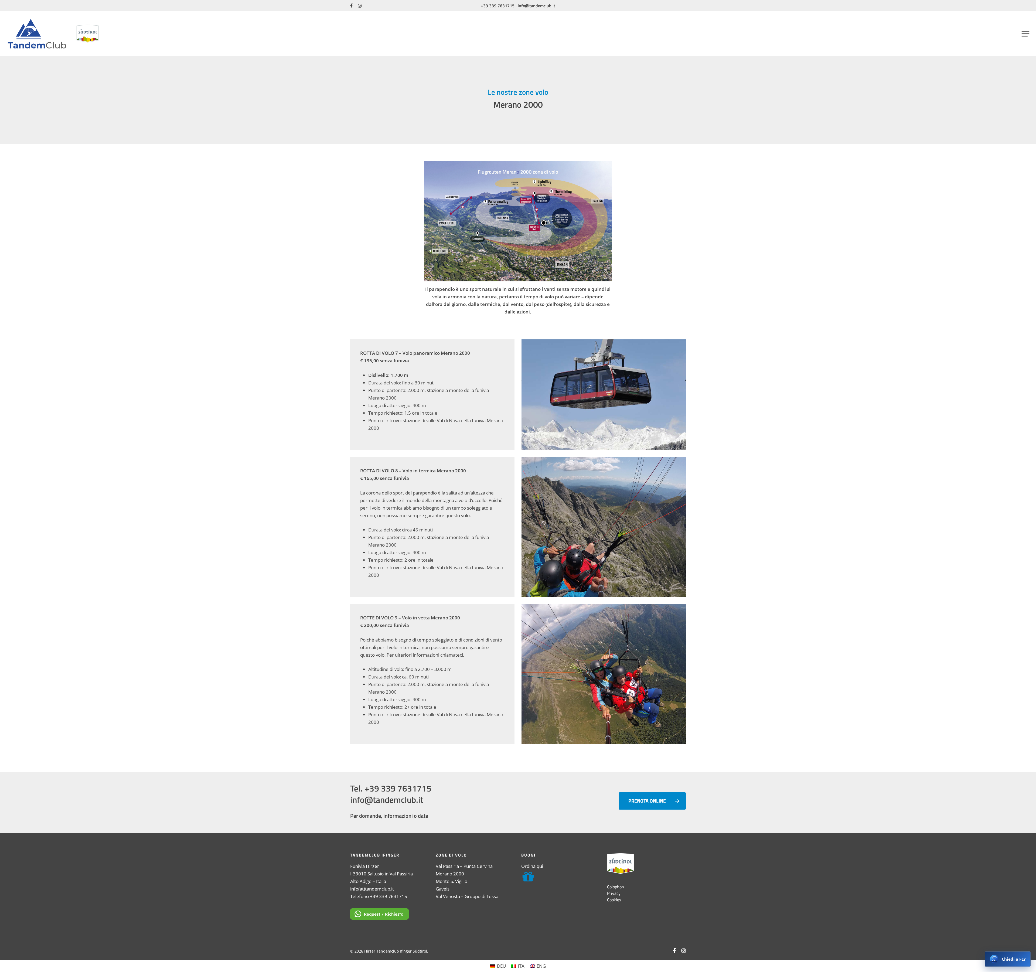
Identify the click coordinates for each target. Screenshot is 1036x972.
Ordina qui (532, 866)
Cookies (614, 900)
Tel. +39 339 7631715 (390, 788)
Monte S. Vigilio (451, 881)
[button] (1026, 33)
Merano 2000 (450, 874)
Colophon (615, 887)
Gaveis (442, 889)
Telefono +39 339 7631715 (378, 896)
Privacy (614, 893)
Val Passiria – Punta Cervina (464, 866)
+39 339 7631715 (497, 5)
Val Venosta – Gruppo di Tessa (467, 896)
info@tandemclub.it (536, 5)
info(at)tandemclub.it (372, 889)
